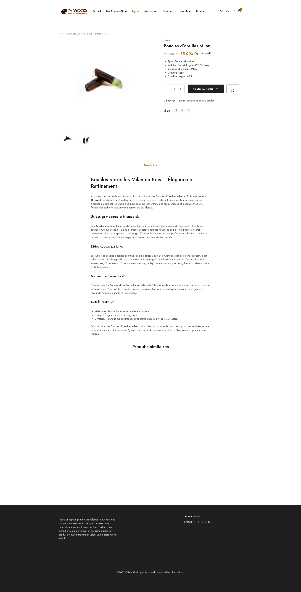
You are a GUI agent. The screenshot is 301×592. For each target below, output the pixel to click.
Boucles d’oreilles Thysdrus (74, 409)
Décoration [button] (184, 11)
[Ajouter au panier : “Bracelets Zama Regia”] (163, 395)
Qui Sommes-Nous (116, 11)
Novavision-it (177, 572)
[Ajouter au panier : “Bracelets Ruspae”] (117, 459)
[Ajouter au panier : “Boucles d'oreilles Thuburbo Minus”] (209, 395)
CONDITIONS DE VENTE (199, 522)
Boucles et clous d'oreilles (200, 100)
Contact (200, 11)
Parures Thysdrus (114, 409)
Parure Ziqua (66, 472)
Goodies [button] (167, 11)
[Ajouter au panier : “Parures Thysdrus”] (117, 395)
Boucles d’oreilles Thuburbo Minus (215, 409)
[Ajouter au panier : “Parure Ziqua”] (71, 459)
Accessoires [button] (150, 11)
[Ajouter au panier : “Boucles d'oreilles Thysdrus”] (71, 395)
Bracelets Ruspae (114, 472)
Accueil (96, 11)
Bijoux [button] (135, 11)
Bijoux (167, 40)
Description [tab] (150, 165)
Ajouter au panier (203, 89)
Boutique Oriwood (76, 33)
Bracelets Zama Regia (162, 409)
